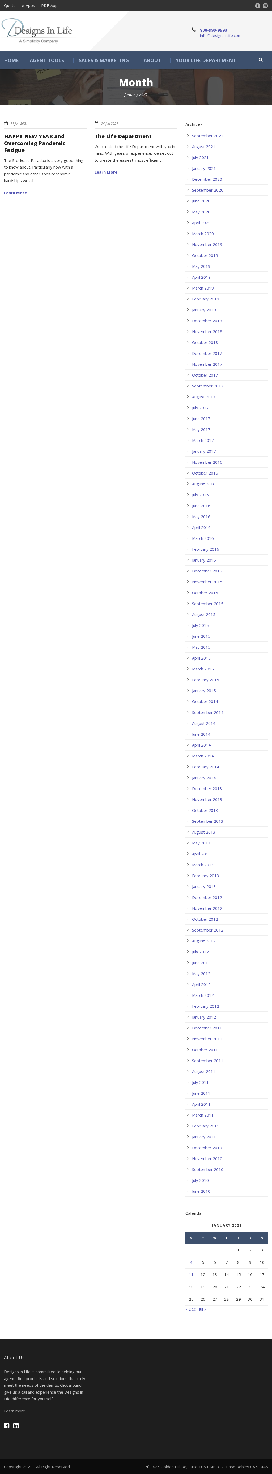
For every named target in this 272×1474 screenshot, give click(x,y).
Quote (10, 5)
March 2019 (203, 288)
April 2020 (201, 222)
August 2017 (203, 396)
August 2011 (203, 1071)
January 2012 (204, 1017)
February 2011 (205, 1125)
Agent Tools (47, 60)
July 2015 (200, 625)
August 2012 (203, 940)
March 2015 (203, 668)
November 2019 (207, 244)
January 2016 (204, 560)
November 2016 (207, 462)
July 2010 (200, 1180)
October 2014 (205, 701)
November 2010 (207, 1158)
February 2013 (205, 875)
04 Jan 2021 (109, 123)
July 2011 (200, 1082)
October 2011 (205, 1049)
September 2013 (207, 821)
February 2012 (205, 1006)
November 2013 (207, 799)
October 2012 (205, 919)
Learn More (15, 192)
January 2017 (204, 451)
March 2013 (203, 864)
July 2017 (200, 407)
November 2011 (207, 1038)
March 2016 (203, 538)
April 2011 (201, 1104)
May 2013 (201, 843)
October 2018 (205, 342)
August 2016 (203, 483)
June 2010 (201, 1191)
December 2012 (207, 897)
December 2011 (207, 1028)
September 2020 (207, 190)
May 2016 (201, 516)
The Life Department (123, 136)
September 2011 (207, 1060)
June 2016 (201, 505)
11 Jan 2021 (19, 123)
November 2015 (207, 581)
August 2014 (203, 723)
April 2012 (201, 984)
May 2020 (201, 211)
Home (11, 60)
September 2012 (207, 930)
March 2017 (203, 440)
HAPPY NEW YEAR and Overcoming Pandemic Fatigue (34, 143)
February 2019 (205, 298)
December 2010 (207, 1147)
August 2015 (203, 614)
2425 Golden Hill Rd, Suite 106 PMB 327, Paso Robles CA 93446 (209, 1466)
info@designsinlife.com (220, 35)
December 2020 (207, 179)
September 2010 (207, 1169)
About (152, 60)
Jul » (202, 1309)
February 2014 (205, 766)
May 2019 (201, 266)
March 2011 (203, 1115)
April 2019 (201, 277)
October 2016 (205, 473)
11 (191, 1274)
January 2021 (204, 168)
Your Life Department (206, 60)
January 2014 (204, 777)
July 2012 (200, 951)
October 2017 (205, 375)
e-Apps (28, 5)
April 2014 (201, 745)
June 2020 (201, 201)
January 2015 (204, 690)
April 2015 (201, 658)
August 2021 (203, 146)
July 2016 (200, 494)
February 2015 (205, 679)
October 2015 (205, 592)
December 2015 (207, 571)
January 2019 (204, 309)
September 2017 (207, 386)
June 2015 (201, 636)
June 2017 (201, 418)
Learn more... (16, 1410)
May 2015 (201, 647)
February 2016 (205, 549)
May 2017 (201, 429)
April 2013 (201, 853)
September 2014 (207, 712)
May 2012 (201, 973)
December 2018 (207, 320)
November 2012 (207, 908)
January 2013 (204, 886)
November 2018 (207, 331)
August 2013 (203, 832)
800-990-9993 (213, 30)
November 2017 (207, 364)
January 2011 (204, 1136)
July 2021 (200, 157)
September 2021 (207, 135)
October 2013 (205, 810)
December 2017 (207, 353)
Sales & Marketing (104, 60)
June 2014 (201, 734)
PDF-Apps (50, 5)
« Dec (190, 1309)
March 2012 (203, 995)
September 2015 (207, 603)
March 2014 (203, 755)
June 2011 (201, 1093)
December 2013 (207, 788)
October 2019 (205, 255)
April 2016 (201, 527)
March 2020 (203, 233)
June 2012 (201, 962)
